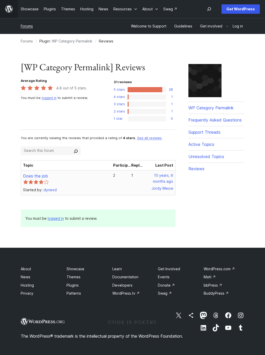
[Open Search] (209, 9)
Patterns (74, 293)
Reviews (196, 168)
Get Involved (169, 269)
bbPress (213, 285)
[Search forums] (76, 150)
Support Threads (204, 132)
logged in (49, 98)
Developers (122, 285)
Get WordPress (240, 9)
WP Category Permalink (72, 41)
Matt (210, 277)
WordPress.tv (126, 293)
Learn (117, 269)
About (26, 269)
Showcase (75, 269)
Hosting (27, 285)
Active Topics (201, 144)
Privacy (27, 293)
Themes (73, 277)
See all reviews (149, 138)
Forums (27, 26)
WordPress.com (219, 269)
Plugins (73, 285)
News (25, 277)
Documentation (125, 277)
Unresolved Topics (206, 156)
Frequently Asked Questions (215, 120)
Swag (165, 293)
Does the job (35, 176)
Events (164, 277)
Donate (166, 285)
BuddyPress (216, 293)
